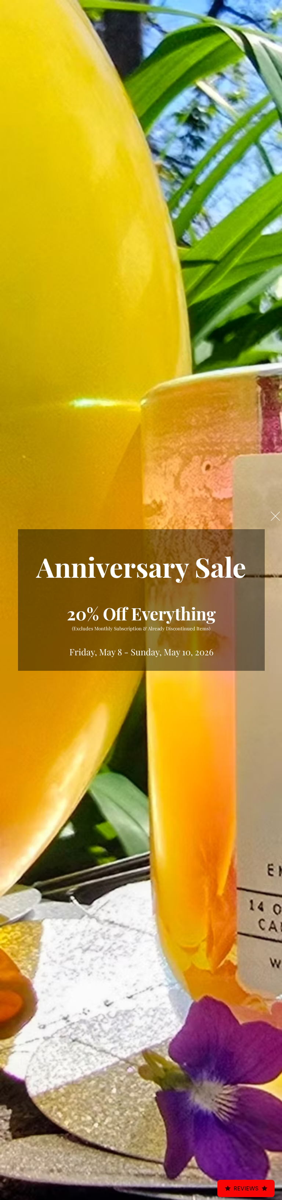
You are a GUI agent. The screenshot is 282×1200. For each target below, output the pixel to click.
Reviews (246, 1188)
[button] (275, 516)
